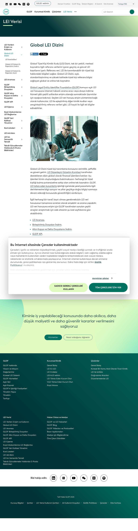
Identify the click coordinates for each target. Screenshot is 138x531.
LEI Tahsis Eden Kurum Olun (59, 378)
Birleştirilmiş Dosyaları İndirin (46, 224)
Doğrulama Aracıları (100, 375)
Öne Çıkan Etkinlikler (56, 438)
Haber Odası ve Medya (57, 417)
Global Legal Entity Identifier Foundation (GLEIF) (54, 87)
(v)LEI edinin (43, 3)
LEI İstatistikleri (11, 60)
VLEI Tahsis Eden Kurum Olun (60, 382)
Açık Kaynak (8, 385)
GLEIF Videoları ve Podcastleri (60, 428)
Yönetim (6, 395)
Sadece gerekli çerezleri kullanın (68, 288)
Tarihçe (6, 398)
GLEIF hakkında (10, 365)
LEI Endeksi (52, 372)
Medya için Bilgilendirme (57, 435)
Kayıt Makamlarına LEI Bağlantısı (12, 113)
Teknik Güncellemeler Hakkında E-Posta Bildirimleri (13, 148)
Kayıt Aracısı (52, 385)
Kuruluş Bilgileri (17, 503)
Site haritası (115, 503)
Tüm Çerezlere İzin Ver (108, 287)
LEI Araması (9, 80)
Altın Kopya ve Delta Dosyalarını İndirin (52, 229)
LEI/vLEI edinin (53, 375)
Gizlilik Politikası (90, 503)
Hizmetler (53, 337)
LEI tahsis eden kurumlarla (43, 186)
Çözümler (56, 11)
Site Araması (108, 4)
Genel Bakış (52, 365)
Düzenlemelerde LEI (100, 378)
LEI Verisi (67, 11)
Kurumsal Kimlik (42, 11)
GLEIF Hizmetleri (10, 378)
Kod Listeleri (9, 128)
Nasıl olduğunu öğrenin (78, 337)
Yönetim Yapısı (9, 392)
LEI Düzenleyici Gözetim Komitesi (64, 172)
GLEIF (29, 11)
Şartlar (30, 503)
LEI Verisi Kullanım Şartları (47, 503)
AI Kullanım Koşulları (71, 503)
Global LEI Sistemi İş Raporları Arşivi (12, 72)
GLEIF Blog (76, 4)
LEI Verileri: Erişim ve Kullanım (9, 47)
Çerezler (103, 503)
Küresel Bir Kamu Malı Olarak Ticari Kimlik (109, 369)
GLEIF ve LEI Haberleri (57, 422)
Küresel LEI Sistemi (11, 375)
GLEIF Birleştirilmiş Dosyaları (9, 87)
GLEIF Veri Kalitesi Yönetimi (8, 120)
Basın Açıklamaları (55, 431)
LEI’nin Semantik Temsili (8, 139)
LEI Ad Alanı (9, 133)
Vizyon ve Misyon (10, 369)
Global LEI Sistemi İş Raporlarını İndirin (12, 65)
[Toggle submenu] (21, 47)
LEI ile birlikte (97, 372)
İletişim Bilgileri (87, 4)
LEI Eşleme (9, 107)
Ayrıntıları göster (100, 278)
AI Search (98, 4)
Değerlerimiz (8, 372)
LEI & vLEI (51, 369)
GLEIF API (8, 102)
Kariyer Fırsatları (64, 4)
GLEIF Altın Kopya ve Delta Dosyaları (11, 95)
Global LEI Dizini (8, 54)
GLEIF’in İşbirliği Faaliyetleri (15, 388)
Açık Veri (6, 382)
